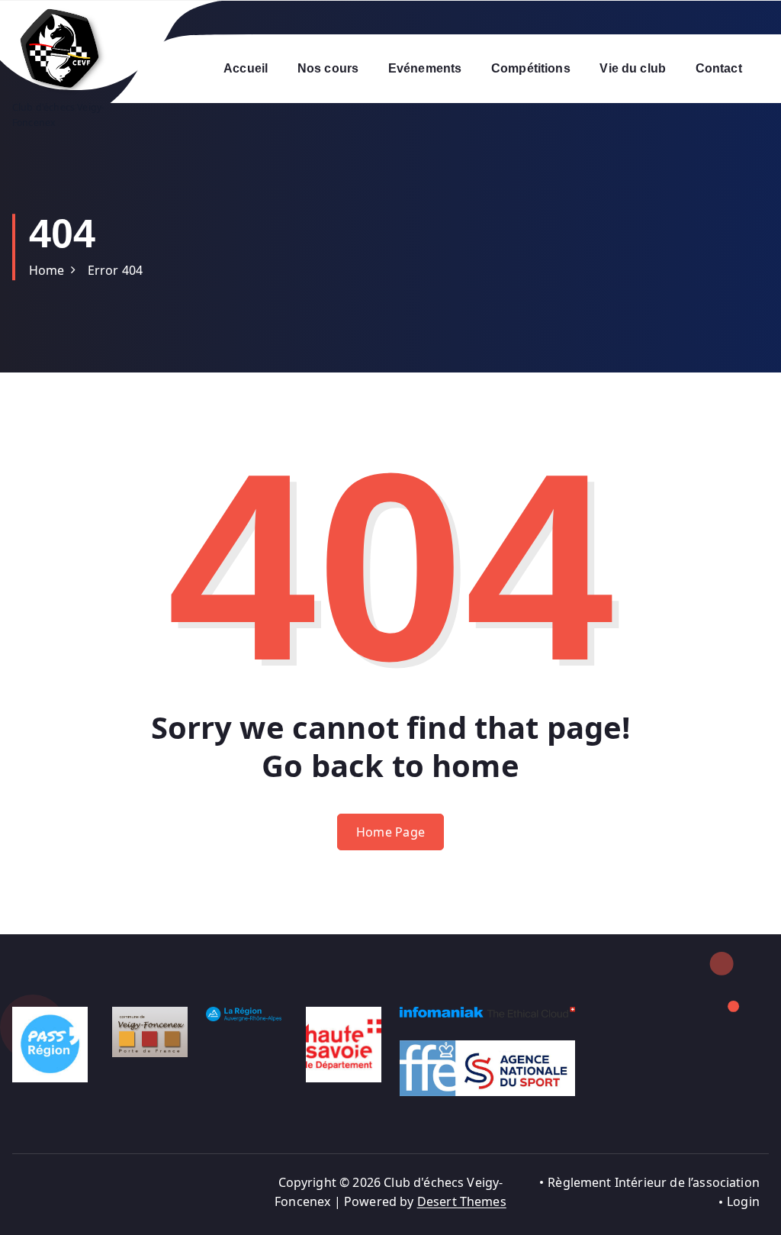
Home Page (391, 832)
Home (47, 270)
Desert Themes (461, 1201)
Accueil (245, 68)
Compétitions (530, 68)
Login (743, 1201)
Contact (719, 68)
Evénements (425, 68)
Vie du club (632, 68)
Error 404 (115, 270)
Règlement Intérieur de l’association (654, 1182)
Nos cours (327, 68)
